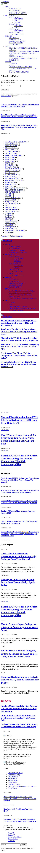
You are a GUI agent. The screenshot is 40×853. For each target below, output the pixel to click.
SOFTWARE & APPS (12, 198)
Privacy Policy (6, 96)
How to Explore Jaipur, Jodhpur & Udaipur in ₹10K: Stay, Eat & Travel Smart (19, 627)
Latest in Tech (10, 176)
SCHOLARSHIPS (11, 192)
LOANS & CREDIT (16, 43)
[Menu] (2, 314)
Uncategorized (10, 227)
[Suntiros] (20, 240)
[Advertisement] (20, 389)
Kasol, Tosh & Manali (19, 72)
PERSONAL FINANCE (17, 41)
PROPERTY (9, 186)
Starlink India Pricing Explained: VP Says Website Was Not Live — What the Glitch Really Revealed (19, 502)
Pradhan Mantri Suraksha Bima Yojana (22, 291)
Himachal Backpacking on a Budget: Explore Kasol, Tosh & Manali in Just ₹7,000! (20, 680)
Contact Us (11, 835)
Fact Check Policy (14, 784)
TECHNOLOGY (11, 209)
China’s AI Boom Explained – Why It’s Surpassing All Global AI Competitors (19, 522)
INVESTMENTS (15, 39)
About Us (11, 833)
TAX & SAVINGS (15, 44)
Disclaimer (11, 841)
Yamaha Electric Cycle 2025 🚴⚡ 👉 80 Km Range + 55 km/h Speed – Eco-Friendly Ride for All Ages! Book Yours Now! (20, 534)
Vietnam (13, 63)
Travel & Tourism (11, 221)
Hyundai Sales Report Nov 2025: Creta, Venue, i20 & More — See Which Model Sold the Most (18, 364)
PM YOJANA (10, 182)
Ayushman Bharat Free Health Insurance (22, 298)
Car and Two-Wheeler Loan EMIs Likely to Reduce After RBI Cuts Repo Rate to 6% (20, 105)
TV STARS (17, 22)
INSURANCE (14, 38)
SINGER (17, 21)
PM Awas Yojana (16, 56)
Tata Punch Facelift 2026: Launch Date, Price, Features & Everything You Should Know (19, 331)
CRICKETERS (19, 34)
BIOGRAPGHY (10, 15)
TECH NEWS (10, 207)
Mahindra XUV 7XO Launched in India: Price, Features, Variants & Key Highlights (19, 339)
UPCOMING (9, 228)
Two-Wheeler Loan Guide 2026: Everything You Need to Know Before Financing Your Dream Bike (19, 116)
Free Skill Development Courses (24, 51)
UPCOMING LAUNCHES (18, 14)
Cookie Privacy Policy (15, 773)
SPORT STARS (14, 32)
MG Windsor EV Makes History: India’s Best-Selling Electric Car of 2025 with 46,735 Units (18, 322)
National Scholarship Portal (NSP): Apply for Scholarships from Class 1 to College (19, 725)
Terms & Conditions (14, 837)
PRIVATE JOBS (11, 184)
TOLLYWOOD (14, 29)
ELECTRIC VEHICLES (17, 12)
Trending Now (10, 223)
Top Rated (8, 217)
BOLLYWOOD (14, 17)
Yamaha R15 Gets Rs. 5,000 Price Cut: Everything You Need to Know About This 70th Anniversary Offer (19, 127)
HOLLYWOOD (14, 24)
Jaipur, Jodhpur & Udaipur (20, 67)
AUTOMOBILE (11, 144)
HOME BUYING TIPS (13, 169)
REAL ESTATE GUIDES (14, 190)
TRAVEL (8, 62)
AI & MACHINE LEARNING (16, 142)
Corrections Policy (14, 775)
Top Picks (8, 213)
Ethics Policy (12, 778)
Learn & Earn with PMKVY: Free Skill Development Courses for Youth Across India (18, 717)
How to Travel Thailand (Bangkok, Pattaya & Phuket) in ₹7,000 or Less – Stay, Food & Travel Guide (19, 653)
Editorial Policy (13, 780)
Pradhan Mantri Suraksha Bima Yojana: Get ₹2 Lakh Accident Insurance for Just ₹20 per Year (19, 709)
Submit (24, 844)
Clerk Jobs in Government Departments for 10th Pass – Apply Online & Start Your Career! (18, 556)
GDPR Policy (12, 782)
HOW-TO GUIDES (12, 171)
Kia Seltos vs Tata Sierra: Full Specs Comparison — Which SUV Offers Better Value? (19, 355)
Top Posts (8, 215)
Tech (6, 205)
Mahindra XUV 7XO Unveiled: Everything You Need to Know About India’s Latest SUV (20, 346)
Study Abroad (10, 201)
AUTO (7, 7)
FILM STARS (18, 19)
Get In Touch (12, 788)
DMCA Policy (13, 776)
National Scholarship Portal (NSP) (20, 295)
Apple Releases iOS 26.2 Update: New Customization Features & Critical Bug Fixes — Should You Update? (20, 480)
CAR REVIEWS (14, 10)
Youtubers (8, 232)
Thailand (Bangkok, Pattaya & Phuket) (22, 308)
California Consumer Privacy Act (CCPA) (22, 786)
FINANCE (8, 36)
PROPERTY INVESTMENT (15, 188)
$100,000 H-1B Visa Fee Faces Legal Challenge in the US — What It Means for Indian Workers (20, 491)
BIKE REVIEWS (15, 9)
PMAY (7, 46)
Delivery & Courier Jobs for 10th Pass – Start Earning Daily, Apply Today (18, 582)
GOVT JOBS (10, 165)
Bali (11, 65)
